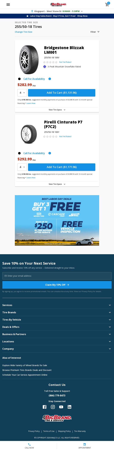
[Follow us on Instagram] (52, 407)
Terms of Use (48, 431)
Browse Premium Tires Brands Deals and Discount (27, 370)
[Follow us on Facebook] (44, 407)
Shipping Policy (64, 431)
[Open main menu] (8, 4)
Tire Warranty (80, 431)
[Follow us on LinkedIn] (69, 407)
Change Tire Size (23, 31)
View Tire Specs (55, 109)
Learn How (31, 103)
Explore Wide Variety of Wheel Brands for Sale (24, 365)
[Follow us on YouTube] (61, 407)
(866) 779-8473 (57, 395)
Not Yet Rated (65, 62)
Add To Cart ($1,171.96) (62, 167)
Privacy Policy (87, 291)
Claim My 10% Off (55, 284)
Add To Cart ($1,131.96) (62, 92)
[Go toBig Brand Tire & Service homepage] (58, 5)
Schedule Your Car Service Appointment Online (24, 374)
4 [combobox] (20, 92)
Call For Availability (34, 78)
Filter (93, 31)
